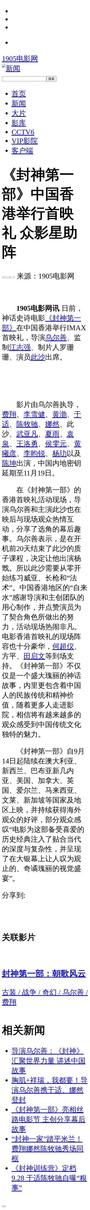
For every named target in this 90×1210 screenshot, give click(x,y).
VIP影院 (25, 141)
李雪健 (34, 414)
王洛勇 (27, 444)
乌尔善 (56, 337)
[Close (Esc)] (4, 1206)
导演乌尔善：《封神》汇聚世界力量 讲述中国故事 (48, 1060)
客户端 (22, 150)
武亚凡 (27, 434)
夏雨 (52, 434)
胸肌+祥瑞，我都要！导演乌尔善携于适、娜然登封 (50, 1090)
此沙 (38, 357)
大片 (19, 113)
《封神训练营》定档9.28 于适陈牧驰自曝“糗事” (49, 1178)
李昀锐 (34, 453)
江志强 (20, 347)
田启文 (34, 656)
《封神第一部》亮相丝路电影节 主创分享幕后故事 (48, 1119)
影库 (19, 123)
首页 (19, 94)
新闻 (19, 103)
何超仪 (63, 646)
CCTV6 (23, 132)
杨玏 (59, 453)
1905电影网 (20, 58)
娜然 (52, 424)
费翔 (9, 414)
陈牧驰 (27, 424)
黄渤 (59, 414)
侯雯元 (56, 444)
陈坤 (9, 463)
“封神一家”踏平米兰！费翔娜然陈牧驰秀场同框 (48, 1148)
